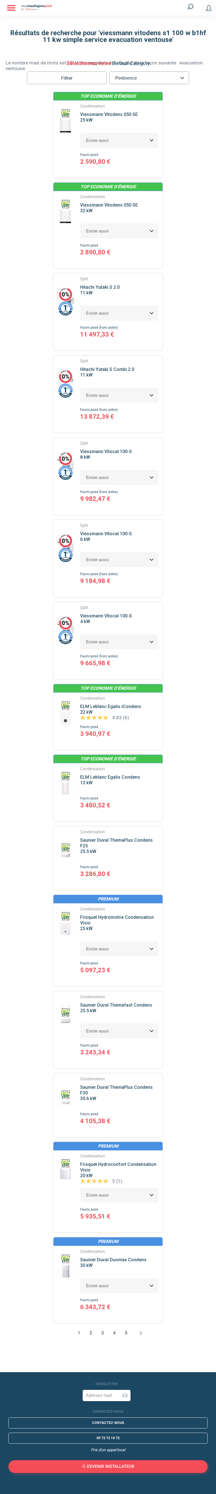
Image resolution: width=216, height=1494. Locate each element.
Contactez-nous (108, 1423)
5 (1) (116, 1181)
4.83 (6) (120, 717)
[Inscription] (124, 1395)
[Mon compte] (209, 8)
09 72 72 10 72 (108, 1438)
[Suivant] (140, 1333)
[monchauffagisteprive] (98, 8)
